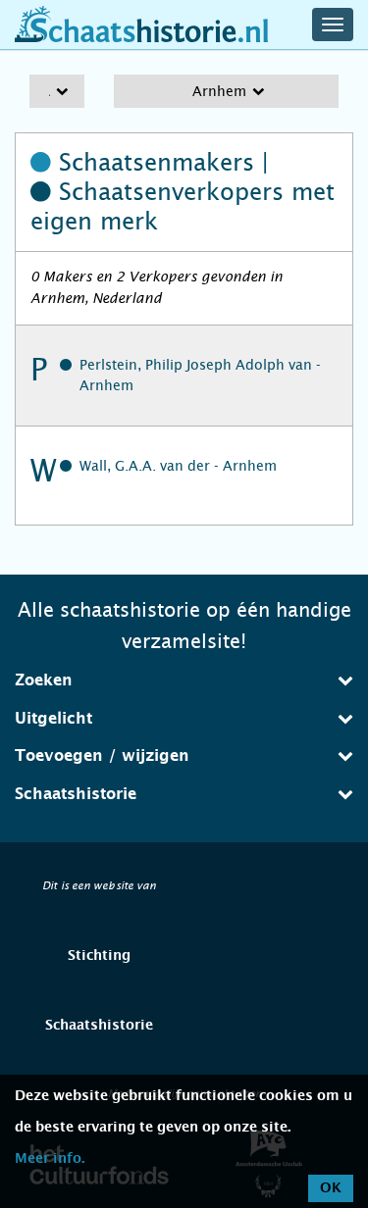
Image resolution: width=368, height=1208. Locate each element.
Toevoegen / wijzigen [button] (102, 756)
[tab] (184, 680)
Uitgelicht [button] (53, 719)
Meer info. (49, 1159)
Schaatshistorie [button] (75, 794)
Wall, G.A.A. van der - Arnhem (178, 466)
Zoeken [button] (44, 680)
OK (331, 1188)
